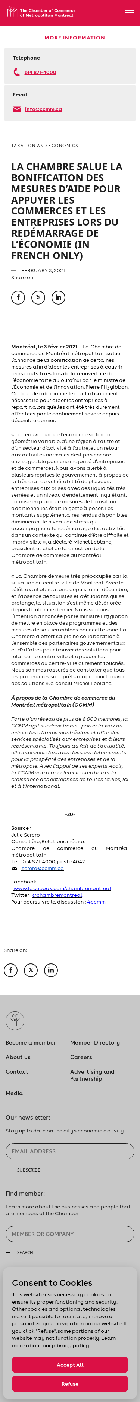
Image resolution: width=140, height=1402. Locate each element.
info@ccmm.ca (43, 108)
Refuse (70, 1383)
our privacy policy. (66, 1345)
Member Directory (95, 1042)
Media (14, 1093)
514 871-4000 (40, 72)
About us (18, 1057)
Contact (17, 1071)
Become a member (31, 1042)
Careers (81, 1057)
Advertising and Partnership (92, 1075)
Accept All (70, 1364)
